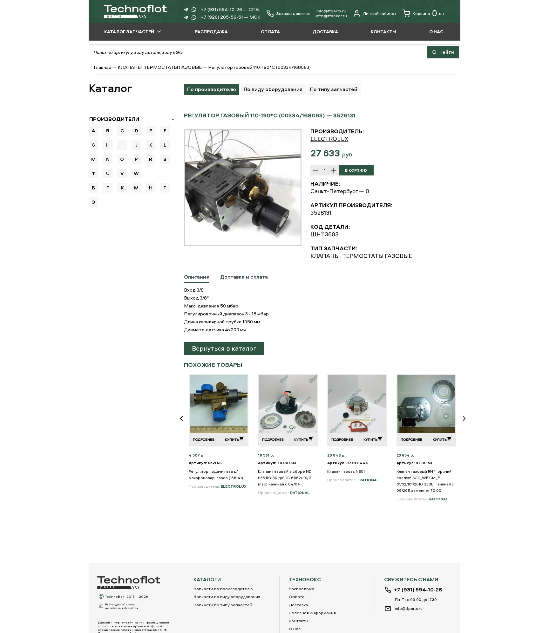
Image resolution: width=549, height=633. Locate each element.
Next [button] (466, 423)
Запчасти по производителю (223, 588)
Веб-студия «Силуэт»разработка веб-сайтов (121, 606)
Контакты (298, 620)
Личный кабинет (379, 13)
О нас (295, 628)
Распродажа (301, 588)
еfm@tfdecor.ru (331, 15)
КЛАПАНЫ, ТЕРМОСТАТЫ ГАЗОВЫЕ (160, 67)
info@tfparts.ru (331, 11)
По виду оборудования (273, 89)
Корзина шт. (429, 13)
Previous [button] (184, 423)
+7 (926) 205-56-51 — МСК (231, 17)
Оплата (297, 596)
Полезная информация (312, 613)
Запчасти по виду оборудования (226, 596)
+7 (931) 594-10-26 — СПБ (230, 9)
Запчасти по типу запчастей (222, 605)
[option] (243, 187)
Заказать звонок (293, 13)
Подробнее (203, 439)
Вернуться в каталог (224, 348)
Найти (446, 52)
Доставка (298, 605)
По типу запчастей (333, 89)
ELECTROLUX (329, 139)
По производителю (211, 89)
